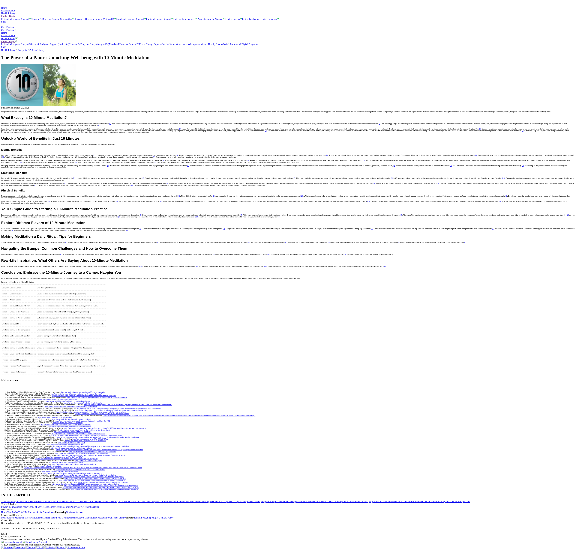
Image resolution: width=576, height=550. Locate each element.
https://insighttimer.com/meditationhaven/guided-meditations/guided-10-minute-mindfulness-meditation (85, 435)
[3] (180, 129)
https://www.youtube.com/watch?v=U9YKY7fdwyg (60, 471)
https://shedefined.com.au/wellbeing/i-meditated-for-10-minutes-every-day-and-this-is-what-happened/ (101, 486)
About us (32, 512)
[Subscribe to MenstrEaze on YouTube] (30, 547)
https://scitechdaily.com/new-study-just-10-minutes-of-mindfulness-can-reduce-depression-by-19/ (110, 410)
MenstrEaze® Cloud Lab (83, 517)
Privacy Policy (8, 507)
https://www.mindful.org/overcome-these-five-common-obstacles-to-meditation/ (87, 475)
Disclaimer (50, 507)
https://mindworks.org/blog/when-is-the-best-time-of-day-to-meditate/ (85, 430)
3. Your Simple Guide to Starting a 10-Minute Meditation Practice (118, 501)
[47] (268, 254)
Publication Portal (103, 517)
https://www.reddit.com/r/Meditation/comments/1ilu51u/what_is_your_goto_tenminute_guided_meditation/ (91, 446)
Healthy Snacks (215, 44)
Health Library (8, 13)
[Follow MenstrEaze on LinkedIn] (49, 547)
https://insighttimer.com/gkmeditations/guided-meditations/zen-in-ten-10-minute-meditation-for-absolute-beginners (98, 437)
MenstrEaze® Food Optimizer (56, 517)
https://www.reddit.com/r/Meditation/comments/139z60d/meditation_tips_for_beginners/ (66, 459)
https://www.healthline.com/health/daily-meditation (67, 462)
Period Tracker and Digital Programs (240, 44)
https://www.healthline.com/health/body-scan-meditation (72, 419)
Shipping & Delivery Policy (160, 517)
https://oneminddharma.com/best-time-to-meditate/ (72, 432)
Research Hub (8, 10)
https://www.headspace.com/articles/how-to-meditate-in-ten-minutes (66, 424)
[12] (363, 160)
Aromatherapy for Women (195, 44)
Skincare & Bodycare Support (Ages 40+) (89, 44)
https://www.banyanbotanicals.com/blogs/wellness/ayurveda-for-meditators (101, 482)
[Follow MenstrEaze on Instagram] (19, 547)
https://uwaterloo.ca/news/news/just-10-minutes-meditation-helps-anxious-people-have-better (104, 489)
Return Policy (140, 517)
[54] (197, 266)
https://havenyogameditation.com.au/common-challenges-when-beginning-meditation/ (95, 478)
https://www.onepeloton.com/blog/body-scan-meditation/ (85, 441)
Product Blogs (8, 16)
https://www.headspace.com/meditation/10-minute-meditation (83, 392)
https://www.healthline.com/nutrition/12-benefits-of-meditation (68, 401)
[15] (503, 178)
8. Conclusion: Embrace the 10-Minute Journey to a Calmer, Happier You (435, 501)
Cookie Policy (21, 507)
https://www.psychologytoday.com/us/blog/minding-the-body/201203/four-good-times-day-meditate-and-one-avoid (105, 428)
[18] (196, 217)
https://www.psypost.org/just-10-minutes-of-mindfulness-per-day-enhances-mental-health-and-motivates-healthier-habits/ (128, 405)
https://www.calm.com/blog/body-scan (71, 442)
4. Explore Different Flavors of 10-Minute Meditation (174, 501)
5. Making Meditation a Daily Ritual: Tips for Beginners (226, 501)
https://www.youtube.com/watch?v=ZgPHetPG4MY (64, 457)
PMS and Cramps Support (148, 44)
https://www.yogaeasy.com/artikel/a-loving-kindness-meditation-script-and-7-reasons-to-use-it (91, 455)
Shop (3, 21)
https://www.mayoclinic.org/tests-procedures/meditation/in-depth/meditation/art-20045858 (84, 396)
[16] (161, 201)
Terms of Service (36, 507)
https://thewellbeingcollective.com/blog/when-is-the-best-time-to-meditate (78, 433)
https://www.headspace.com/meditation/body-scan (64, 444)
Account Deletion (91, 507)
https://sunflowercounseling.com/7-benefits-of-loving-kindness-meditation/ (81, 453)
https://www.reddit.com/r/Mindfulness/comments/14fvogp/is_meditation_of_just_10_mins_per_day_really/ (101, 487)
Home (4, 8)
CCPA (79, 507)
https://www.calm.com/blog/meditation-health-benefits (83, 403)
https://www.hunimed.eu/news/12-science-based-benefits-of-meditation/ (71, 406)
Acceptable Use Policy (65, 507)
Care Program (7, 27)
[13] (301, 196)
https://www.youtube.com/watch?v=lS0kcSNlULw (90, 439)
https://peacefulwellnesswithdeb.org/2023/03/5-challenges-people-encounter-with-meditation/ (85, 484)
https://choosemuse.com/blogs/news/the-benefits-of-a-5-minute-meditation (102, 414)
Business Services (74, 512)
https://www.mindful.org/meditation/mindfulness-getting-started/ (54, 399)
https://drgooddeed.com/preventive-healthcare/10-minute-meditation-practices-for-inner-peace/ (89, 477)
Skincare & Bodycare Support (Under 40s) (49, 44)
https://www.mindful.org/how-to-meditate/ (67, 423)
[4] (394, 166)
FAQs (15, 512)
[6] (327, 155)
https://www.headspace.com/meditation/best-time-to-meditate (69, 426)
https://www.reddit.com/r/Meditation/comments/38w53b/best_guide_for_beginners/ (72, 473)
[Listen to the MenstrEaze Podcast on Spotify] (75, 547)
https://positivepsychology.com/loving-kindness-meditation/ (72, 448)
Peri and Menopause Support (15, 44)
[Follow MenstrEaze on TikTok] (39, 547)
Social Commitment (45, 512)
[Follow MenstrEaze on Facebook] (7, 547)
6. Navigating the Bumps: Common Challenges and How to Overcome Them (289, 501)
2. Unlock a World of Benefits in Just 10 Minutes (64, 501)
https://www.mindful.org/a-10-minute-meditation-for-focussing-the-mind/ (76, 394)
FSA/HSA (23, 512)
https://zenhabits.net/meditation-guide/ (88, 460)
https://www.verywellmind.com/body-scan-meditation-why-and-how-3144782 (82, 421)
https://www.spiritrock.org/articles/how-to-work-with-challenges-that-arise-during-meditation (92, 480)
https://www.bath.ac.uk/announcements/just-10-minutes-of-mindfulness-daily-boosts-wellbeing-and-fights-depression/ (119, 408)
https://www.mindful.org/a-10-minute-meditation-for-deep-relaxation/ (80, 469)
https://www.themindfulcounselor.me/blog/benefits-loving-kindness (92, 451)
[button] (288, 384)
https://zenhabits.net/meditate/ (50, 466)
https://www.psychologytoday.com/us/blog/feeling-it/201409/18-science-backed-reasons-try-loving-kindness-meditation (99, 450)
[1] (110, 124)
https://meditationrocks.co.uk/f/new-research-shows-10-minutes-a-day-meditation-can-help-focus (91, 412)
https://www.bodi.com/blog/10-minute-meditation (55, 417)
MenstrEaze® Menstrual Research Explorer (21, 517)
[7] (248, 160)
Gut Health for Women (172, 44)
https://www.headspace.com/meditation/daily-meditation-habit (74, 464)
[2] (379, 124)
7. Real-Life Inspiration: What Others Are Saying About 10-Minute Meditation (363, 501)
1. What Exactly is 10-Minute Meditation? (21, 501)
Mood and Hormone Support (122, 44)
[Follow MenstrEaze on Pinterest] (60, 547)
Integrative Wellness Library (31, 50)
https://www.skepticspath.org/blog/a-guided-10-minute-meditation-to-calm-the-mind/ (97, 397)
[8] (154, 157)
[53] (140, 266)
